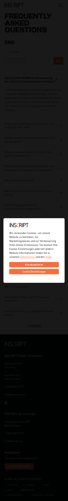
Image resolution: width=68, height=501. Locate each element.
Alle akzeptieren (34, 264)
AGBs (48, 256)
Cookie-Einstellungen (34, 271)
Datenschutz (27, 256)
